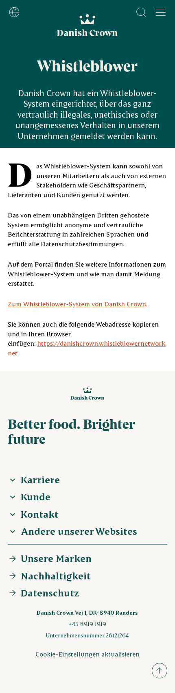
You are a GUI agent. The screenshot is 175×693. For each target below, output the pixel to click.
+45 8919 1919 (87, 623)
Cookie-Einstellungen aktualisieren (87, 654)
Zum (77, 304)
